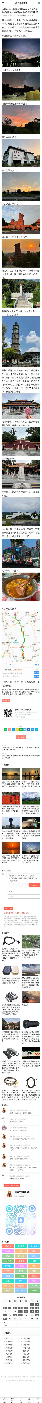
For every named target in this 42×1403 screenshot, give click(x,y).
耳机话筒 (26, 1360)
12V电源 (21, 1261)
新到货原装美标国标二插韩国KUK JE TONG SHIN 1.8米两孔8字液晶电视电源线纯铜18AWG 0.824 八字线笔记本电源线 (11, 1009)
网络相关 (9, 1360)
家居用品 (9, 1344)
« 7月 (5, 1326)
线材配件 (26, 1357)
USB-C (7, 1251)
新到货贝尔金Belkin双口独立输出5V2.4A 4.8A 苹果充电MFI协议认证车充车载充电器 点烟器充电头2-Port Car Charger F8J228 (31, 1037)
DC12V (34, 1286)
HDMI (34, 1261)
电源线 (21, 1251)
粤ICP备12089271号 (28, 1380)
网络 (21, 1281)
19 (15, 1315)
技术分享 (26, 1351)
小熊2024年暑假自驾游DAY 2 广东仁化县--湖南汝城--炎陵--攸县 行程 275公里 (21, 693)
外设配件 (9, 1341)
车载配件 (9, 1363)
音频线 (7, 1276)
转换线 (34, 1256)
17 (5, 1315)
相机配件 (26, 1354)
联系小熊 (25, 1377)
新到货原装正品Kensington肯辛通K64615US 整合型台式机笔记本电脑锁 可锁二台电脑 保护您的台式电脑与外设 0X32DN (11, 1095)
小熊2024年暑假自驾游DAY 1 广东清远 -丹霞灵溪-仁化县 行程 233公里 (21, 748)
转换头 (34, 1281)
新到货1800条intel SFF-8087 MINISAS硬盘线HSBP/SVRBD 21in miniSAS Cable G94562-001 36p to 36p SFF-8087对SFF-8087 (11, 954)
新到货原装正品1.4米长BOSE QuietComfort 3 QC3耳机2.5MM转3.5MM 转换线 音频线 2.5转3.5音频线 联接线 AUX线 (31, 1095)
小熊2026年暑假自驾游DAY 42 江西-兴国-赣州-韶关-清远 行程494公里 (11, 784)
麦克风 (34, 1276)
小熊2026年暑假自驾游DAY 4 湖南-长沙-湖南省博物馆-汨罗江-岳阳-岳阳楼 (31, 1063)
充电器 (21, 1271)
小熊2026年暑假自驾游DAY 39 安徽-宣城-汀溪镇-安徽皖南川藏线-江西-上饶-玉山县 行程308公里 (31, 809)
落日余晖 (25, 1005)
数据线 (7, 1290)
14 (26, 1311)
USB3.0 (21, 1256)
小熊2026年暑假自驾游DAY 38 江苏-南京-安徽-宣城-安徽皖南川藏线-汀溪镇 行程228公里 (11, 834)
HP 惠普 (21, 1276)
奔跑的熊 (8, 1246)
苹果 (34, 1266)
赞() (21, 737)
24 (5, 1319)
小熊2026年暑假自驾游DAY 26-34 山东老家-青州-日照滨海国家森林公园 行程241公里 (31, 859)
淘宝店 (39, 1377)
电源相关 (9, 1354)
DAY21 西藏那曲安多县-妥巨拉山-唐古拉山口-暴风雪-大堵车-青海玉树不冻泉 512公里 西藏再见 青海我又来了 (30, 982)
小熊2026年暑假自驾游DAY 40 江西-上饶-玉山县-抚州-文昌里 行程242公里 (11, 809)
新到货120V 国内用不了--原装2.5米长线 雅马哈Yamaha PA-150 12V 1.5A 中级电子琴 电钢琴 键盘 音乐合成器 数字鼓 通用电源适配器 (11, 1067)
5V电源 (7, 1266)
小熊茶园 (26, 1348)
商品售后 (18, 1377)
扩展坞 (7, 1271)
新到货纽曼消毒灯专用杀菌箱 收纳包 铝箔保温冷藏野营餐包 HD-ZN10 (11, 980)
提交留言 (34, 885)
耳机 (34, 1251)
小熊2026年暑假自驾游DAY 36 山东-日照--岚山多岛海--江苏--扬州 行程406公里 (31, 834)
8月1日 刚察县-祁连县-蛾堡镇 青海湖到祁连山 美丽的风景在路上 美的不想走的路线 (31, 953)
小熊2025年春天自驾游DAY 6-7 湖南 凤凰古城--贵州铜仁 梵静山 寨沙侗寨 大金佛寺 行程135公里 (11, 1036)
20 (20, 1315)
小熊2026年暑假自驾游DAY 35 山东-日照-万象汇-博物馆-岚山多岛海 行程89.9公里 (11, 859)
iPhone (34, 1290)
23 (37, 1315)
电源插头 (21, 1286)
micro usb (8, 1286)
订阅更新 (32, 1377)
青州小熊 (8, 692)
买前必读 (11, 1377)
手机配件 (9, 1351)
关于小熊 (3, 1377)
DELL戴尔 (21, 1290)
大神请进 (26, 1341)
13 (20, 1311)
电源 (8, 1256)
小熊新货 (9, 1348)
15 (32, 1311)
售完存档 (26, 1338)
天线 (8, 1281)
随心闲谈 (23, 15)
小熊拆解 (26, 1344)
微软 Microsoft (34, 1271)
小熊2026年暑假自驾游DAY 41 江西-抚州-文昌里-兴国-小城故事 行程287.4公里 (31, 785)
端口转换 (34, 1246)
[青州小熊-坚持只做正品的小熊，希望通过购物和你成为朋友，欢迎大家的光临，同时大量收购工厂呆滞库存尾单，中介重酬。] (21, 3)
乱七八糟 (8, 1261)
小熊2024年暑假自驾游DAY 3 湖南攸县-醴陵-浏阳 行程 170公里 (21, 756)
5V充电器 (21, 1266)
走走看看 (6, 700)
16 (37, 1311)
